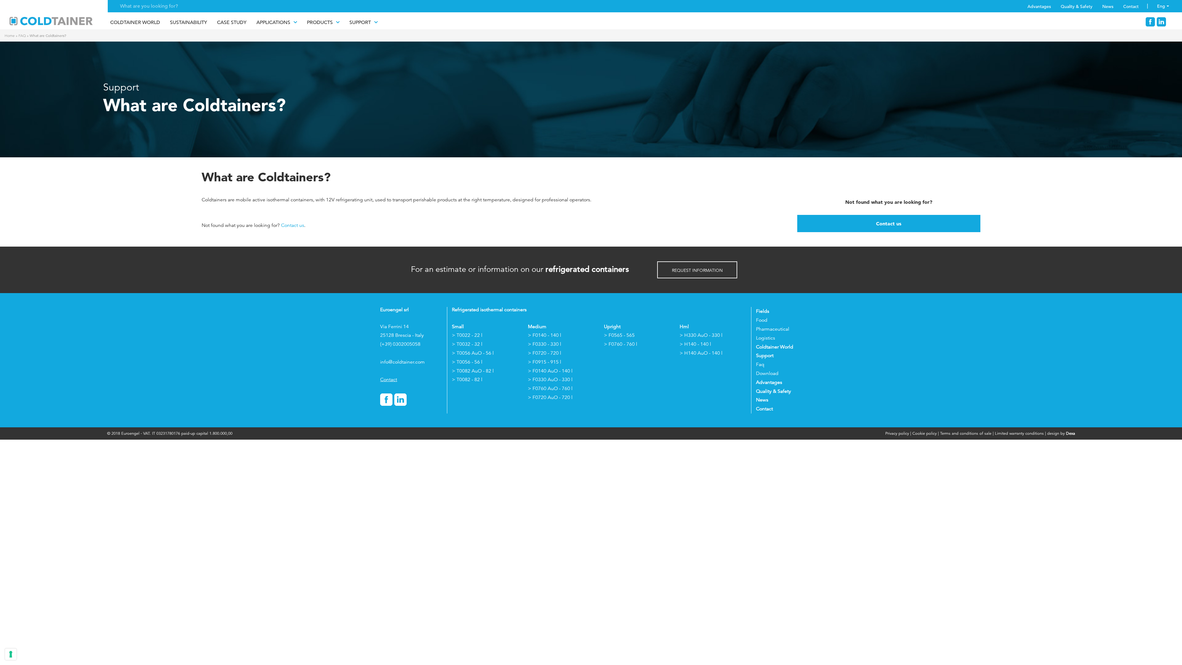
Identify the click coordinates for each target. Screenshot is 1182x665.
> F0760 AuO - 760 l (550, 388)
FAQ (22, 35)
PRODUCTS (320, 22)
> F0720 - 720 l (544, 353)
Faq (760, 364)
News (1107, 6)
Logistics (765, 338)
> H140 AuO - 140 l (701, 353)
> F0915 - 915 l (544, 362)
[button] (697, 269)
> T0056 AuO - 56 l (473, 353)
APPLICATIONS (273, 22)
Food (761, 320)
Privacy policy (897, 433)
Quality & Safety (1076, 6)
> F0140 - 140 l (544, 335)
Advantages (1039, 6)
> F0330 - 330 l (544, 344)
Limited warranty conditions (1019, 433)
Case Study (232, 22)
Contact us (292, 225)
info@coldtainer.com (402, 362)
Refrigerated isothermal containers (489, 310)
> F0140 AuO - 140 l (550, 371)
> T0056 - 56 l (467, 362)
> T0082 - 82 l (467, 380)
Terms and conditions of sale (965, 433)
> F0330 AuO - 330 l (550, 380)
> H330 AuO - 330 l (701, 335)
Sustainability (188, 22)
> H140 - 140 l (695, 344)
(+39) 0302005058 (400, 344)
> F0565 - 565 (619, 335)
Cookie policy (924, 433)
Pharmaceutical (772, 329)
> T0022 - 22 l (467, 335)
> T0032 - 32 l (467, 344)
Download (767, 373)
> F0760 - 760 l (620, 344)
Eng (1161, 6)
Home (10, 35)
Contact (1131, 6)
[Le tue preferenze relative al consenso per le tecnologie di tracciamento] (11, 654)
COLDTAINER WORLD (135, 22)
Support (360, 22)
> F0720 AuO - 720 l (550, 397)
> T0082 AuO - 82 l (473, 371)
